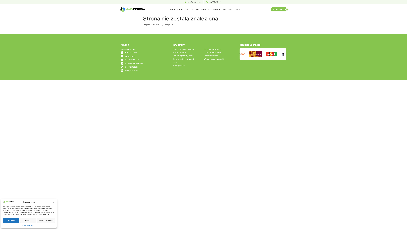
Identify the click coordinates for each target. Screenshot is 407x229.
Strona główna (176, 9)
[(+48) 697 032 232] (122, 67)
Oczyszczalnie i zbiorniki (197, 9)
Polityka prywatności (28, 225)
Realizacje (227, 9)
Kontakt (238, 9)
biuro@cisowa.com (131, 70)
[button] (54, 202)
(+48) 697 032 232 (131, 67)
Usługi (215, 9)
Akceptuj (11, 220)
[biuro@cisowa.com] (122, 70)
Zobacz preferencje (46, 220)
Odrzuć (28, 220)
